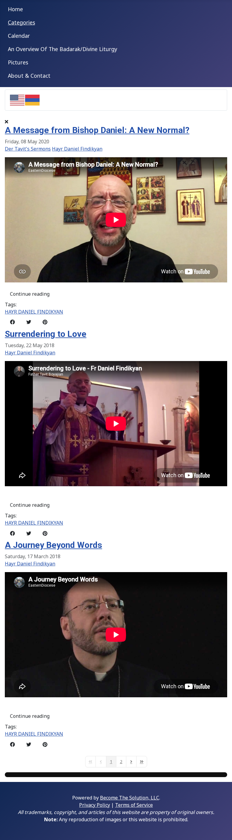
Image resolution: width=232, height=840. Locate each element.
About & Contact (29, 75)
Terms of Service (134, 805)
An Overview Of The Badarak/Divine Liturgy (62, 49)
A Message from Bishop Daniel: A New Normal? (97, 130)
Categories (21, 22)
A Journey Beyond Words (53, 545)
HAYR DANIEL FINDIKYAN (34, 311)
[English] (17, 99)
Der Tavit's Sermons (28, 148)
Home (15, 9)
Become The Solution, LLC (129, 797)
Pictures (18, 62)
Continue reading (30, 294)
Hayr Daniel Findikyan (77, 148)
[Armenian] (32, 99)
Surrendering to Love (45, 334)
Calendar (19, 35)
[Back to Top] (221, 828)
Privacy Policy (94, 805)
